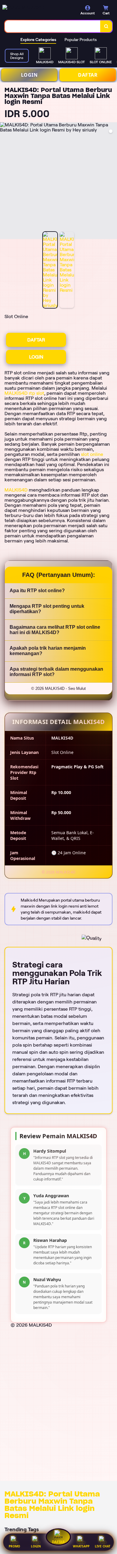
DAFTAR (88, 75)
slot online (92, 454)
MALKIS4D (16, 489)
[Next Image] (112, 181)
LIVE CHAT (102, 1546)
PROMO (14, 1546)
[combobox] (52, 26)
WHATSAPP (81, 1546)
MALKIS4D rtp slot (24, 393)
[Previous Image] (5, 181)
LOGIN (29, 75)
